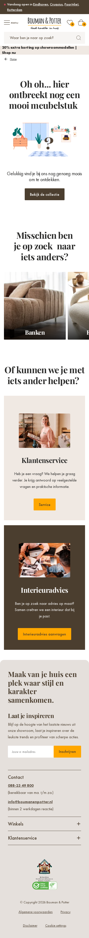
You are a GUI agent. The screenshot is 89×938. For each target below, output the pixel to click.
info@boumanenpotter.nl (30, 801)
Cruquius (56, 4)
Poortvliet (71, 4)
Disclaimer (30, 925)
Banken (35, 332)
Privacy (65, 912)
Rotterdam (14, 9)
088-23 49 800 (21, 785)
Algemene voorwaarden (36, 912)
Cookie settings (55, 925)
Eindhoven (40, 4)
